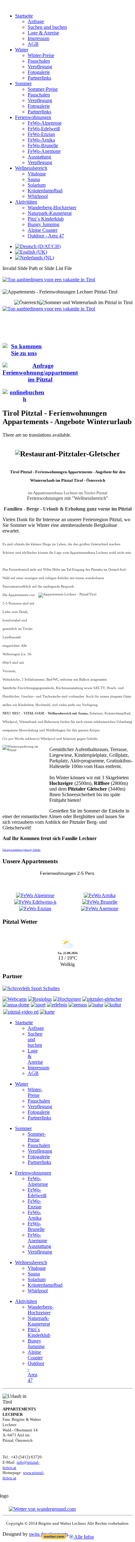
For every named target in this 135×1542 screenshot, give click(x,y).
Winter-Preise (41, 55)
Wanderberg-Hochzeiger (52, 207)
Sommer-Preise (43, 89)
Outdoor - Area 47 (46, 235)
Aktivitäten (26, 202)
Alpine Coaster (42, 230)
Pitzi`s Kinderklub (46, 218)
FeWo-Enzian (41, 134)
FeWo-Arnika (41, 140)
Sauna (34, 179)
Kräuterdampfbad (45, 190)
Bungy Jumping (43, 224)
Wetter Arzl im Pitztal (67, 934)
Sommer (23, 83)
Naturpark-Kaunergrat (50, 213)
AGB (33, 44)
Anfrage (36, 21)
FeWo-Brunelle (43, 145)
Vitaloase (37, 173)
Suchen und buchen (47, 27)
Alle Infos (83, 1536)
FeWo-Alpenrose (45, 123)
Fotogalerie (39, 72)
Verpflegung (40, 66)
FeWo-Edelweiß (44, 128)
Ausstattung (39, 156)
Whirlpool (38, 196)
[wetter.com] (54, 1537)
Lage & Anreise (43, 32)
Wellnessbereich (31, 168)
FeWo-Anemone (44, 151)
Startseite (24, 15)
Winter (21, 49)
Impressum (38, 38)
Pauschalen (39, 61)
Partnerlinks (39, 77)
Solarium (37, 185)
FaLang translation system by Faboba (21, 850)
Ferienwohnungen (33, 117)
